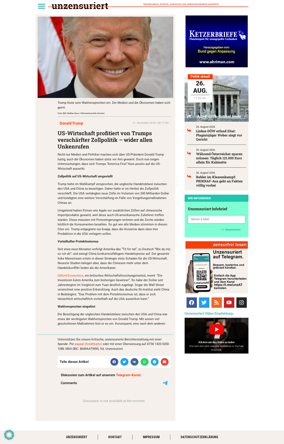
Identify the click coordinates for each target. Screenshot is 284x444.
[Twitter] (204, 302)
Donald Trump (71, 123)
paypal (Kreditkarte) (88, 344)
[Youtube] (229, 302)
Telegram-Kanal (128, 375)
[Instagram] (241, 302)
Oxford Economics (70, 275)
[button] (41, 6)
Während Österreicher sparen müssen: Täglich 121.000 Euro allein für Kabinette (219, 158)
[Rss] (216, 302)
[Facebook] (191, 302)
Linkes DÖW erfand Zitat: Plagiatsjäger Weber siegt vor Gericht (219, 135)
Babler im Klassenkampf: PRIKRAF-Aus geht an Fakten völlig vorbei (219, 181)
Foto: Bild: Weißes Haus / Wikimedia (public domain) (81, 113)
